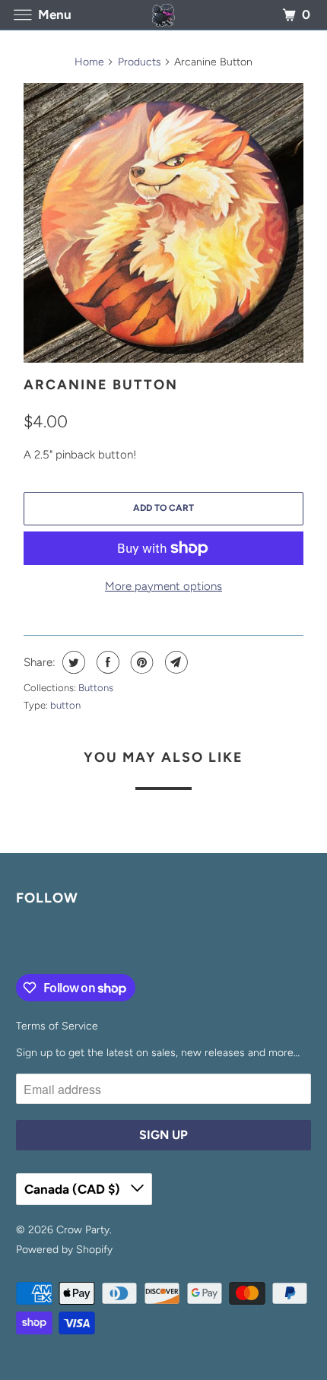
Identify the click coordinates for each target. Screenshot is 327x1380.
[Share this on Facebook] (106, 662)
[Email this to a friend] (174, 662)
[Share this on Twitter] (72, 662)
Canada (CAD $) (73, 1189)
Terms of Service (57, 1026)
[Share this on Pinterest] (140, 662)
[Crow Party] (164, 15)
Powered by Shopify (64, 1249)
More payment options (163, 586)
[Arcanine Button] (163, 223)
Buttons (95, 687)
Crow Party (83, 1229)
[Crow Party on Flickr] (19, 942)
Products (139, 62)
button (65, 705)
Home (89, 62)
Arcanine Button (101, 384)
